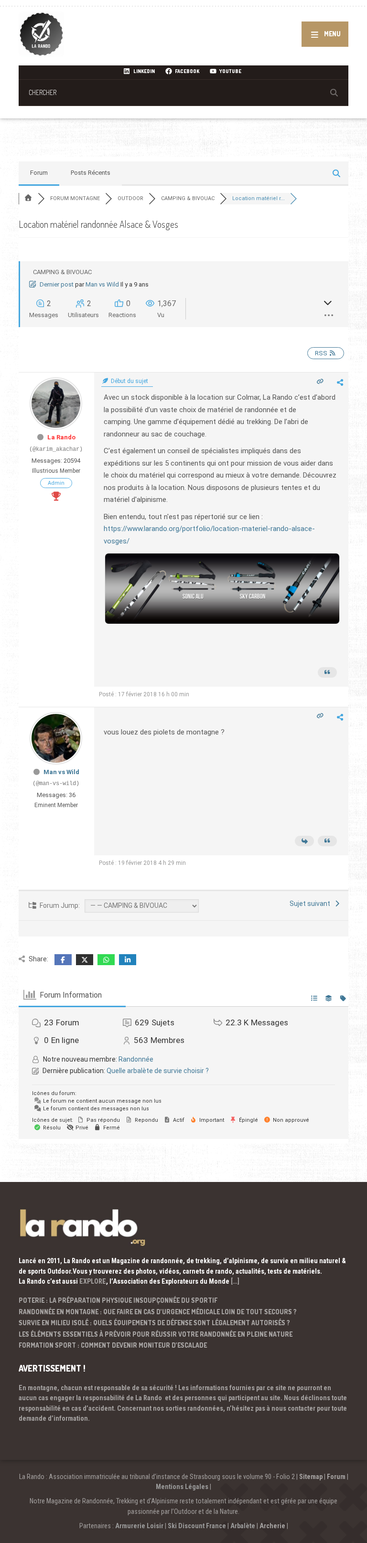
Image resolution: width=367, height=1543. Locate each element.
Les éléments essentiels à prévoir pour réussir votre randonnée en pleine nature (155, 1334)
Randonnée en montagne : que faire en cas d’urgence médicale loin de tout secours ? (158, 1312)
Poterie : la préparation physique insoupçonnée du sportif (118, 1300)
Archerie (272, 1526)
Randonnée (136, 1059)
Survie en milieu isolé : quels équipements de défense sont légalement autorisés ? (154, 1323)
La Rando (61, 437)
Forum (39, 172)
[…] (235, 1281)
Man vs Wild (102, 284)
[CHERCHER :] (183, 92)
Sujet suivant (311, 903)
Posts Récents (90, 172)
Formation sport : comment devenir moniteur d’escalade (113, 1345)
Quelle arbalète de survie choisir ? (158, 1071)
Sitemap (311, 1476)
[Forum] (28, 198)
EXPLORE (92, 1281)
